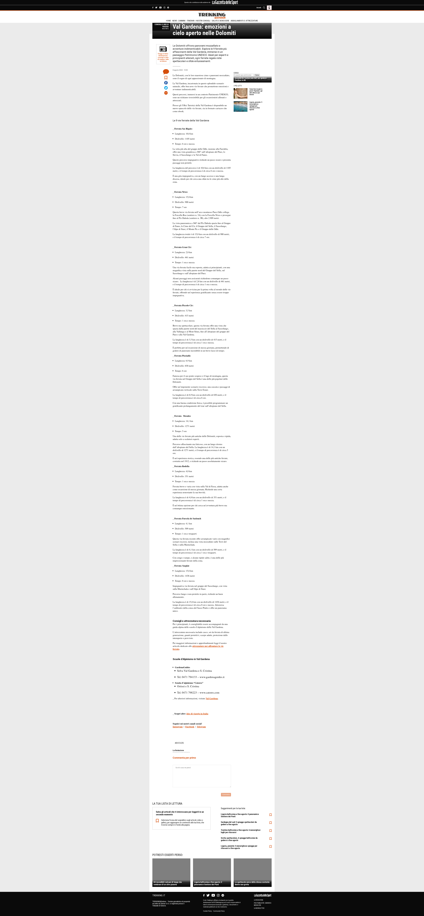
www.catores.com (209, 692)
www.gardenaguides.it (212, 677)
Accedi (258, 7)
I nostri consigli (202, 21)
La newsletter (259, 908)
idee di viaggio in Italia (197, 713)
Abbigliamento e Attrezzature (244, 21)
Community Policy (219, 911)
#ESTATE (179, 742)
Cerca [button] (257, 75)
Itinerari (190, 21)
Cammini (181, 21)
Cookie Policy (207, 911)
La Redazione (258, 900)
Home (168, 21)
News (174, 21)
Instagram (178, 726)
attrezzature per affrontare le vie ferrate (198, 647)
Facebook (189, 726)
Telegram (201, 726)
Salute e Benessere (220, 21)
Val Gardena (212, 698)
